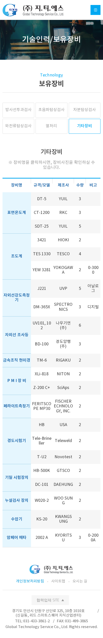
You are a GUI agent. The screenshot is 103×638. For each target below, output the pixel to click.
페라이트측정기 (17, 406)
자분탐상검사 (84, 110)
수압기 (16, 519)
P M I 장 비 (16, 381)
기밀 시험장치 (16, 477)
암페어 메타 (16, 537)
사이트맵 (58, 581)
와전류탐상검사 (18, 126)
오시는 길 (79, 581)
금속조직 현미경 (16, 360)
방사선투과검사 (18, 110)
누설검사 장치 (16, 500)
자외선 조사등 (16, 335)
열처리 (51, 126)
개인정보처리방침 (30, 581)
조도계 (16, 256)
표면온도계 (16, 212)
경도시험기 (16, 441)
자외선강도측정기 (17, 297)
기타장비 (84, 126)
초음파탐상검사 (51, 110)
